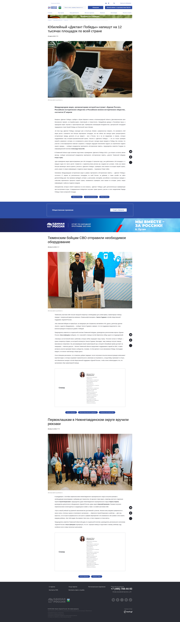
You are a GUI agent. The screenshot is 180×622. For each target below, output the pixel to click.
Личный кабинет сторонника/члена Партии (118, 7)
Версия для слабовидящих (125, 3)
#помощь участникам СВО (107, 412)
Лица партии (61, 12)
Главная (50, 20)
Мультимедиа (114, 12)
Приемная (102, 12)
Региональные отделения (96, 587)
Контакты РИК (53, 590)
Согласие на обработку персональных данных (59, 617)
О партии (50, 12)
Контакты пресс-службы (76, 590)
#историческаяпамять (91, 196)
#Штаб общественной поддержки (88, 412)
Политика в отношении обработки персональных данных (62, 615)
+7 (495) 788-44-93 (121, 588)
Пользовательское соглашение (56, 612)
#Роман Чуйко (104, 196)
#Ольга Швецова (71, 412)
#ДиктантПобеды (77, 196)
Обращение (95, 7)
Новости (66, 20)
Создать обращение (118, 210)
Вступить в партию (127, 12)
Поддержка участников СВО (90, 16)
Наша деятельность (74, 12)
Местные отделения (89, 12)
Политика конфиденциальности (56, 614)
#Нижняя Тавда (96, 576)
